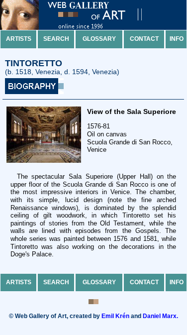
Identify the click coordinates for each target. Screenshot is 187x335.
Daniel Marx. (160, 316)
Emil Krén (115, 316)
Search (56, 38)
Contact (144, 38)
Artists (18, 38)
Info (177, 38)
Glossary (99, 38)
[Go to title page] (79, 27)
